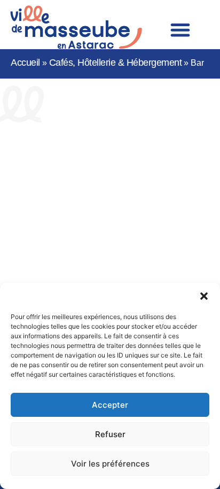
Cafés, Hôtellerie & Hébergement (115, 62)
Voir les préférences (110, 464)
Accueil (25, 62)
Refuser (110, 434)
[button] (204, 296)
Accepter (110, 405)
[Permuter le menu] (180, 29)
